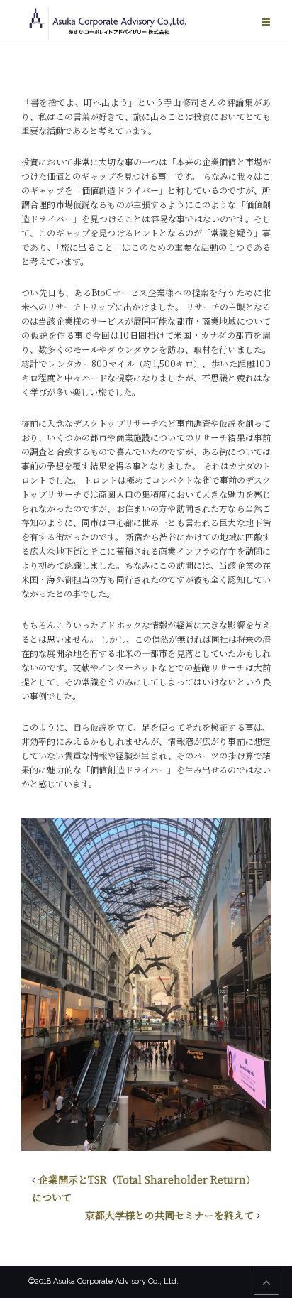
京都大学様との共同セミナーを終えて (169, 1215)
